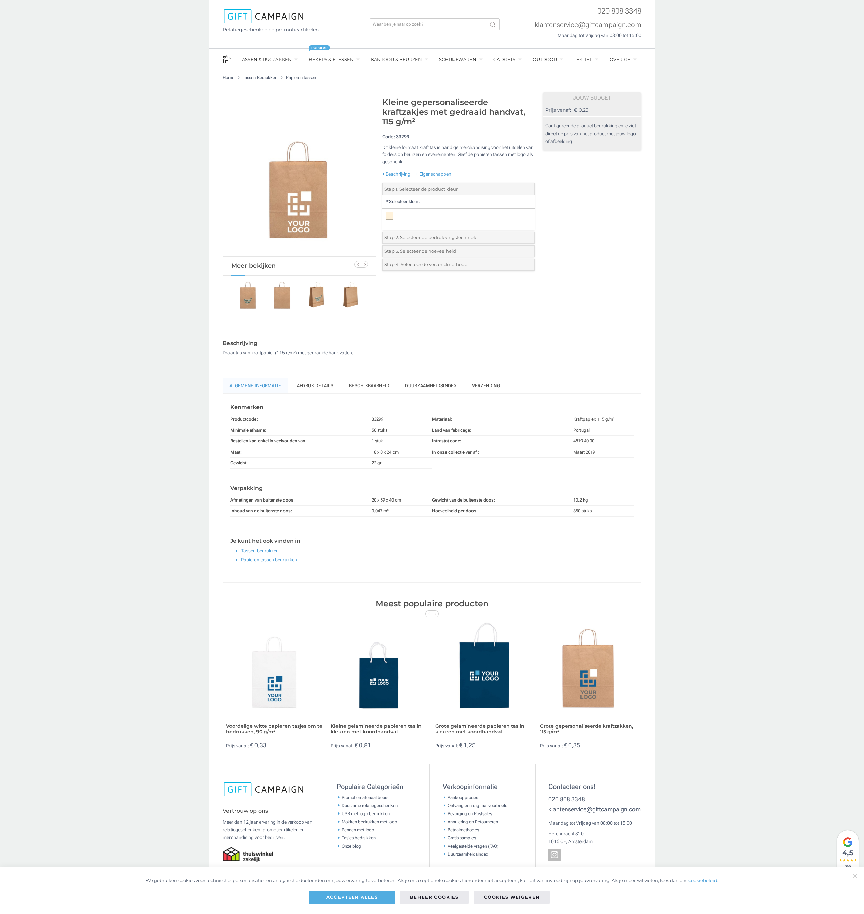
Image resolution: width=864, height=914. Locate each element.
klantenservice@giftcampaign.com (588, 25)
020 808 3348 (619, 11)
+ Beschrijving (396, 174)
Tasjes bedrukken (359, 837)
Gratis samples (462, 837)
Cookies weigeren (512, 897)
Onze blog (351, 846)
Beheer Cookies (434, 897)
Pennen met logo (358, 829)
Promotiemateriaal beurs (365, 797)
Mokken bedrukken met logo (369, 821)
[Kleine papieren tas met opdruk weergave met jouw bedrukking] (299, 175)
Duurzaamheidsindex (430, 385)
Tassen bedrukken (260, 550)
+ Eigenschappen (433, 174)
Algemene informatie (255, 385)
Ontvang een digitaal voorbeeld (478, 805)
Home (229, 77)
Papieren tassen (301, 77)
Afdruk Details (315, 385)
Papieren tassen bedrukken (269, 559)
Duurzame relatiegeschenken (370, 805)
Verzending (486, 385)
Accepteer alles (352, 897)
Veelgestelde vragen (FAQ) (473, 846)
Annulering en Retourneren (473, 821)
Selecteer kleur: (403, 201)
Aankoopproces (463, 797)
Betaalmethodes (463, 829)
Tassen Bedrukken (260, 77)
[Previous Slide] (357, 264)
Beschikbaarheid (369, 385)
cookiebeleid (702, 880)
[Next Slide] (364, 264)
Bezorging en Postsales (470, 813)
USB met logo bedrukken (366, 813)
